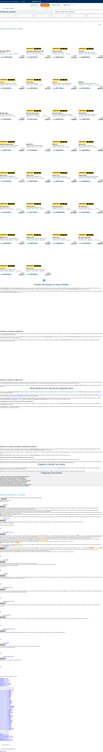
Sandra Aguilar (6, 642)
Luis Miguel (5, 573)
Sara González (6, 546)
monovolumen (98, 391)
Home (3, 8)
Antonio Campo (6, 518)
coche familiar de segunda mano (83, 391)
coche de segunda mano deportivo (22, 394)
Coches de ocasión (7, 690)
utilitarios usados (98, 394)
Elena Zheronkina (7, 615)
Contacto (23, 1)
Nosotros (17, 1)
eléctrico (31, 394)
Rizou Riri (5, 504)
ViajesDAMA (5, 559)
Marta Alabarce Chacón (8, 587)
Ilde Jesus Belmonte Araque (9, 628)
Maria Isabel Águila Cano (8, 532)
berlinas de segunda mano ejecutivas (15, 396)
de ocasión (4, 678)
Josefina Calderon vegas (8, 656)
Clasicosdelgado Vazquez (8, 601)
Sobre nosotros (3, 751)
